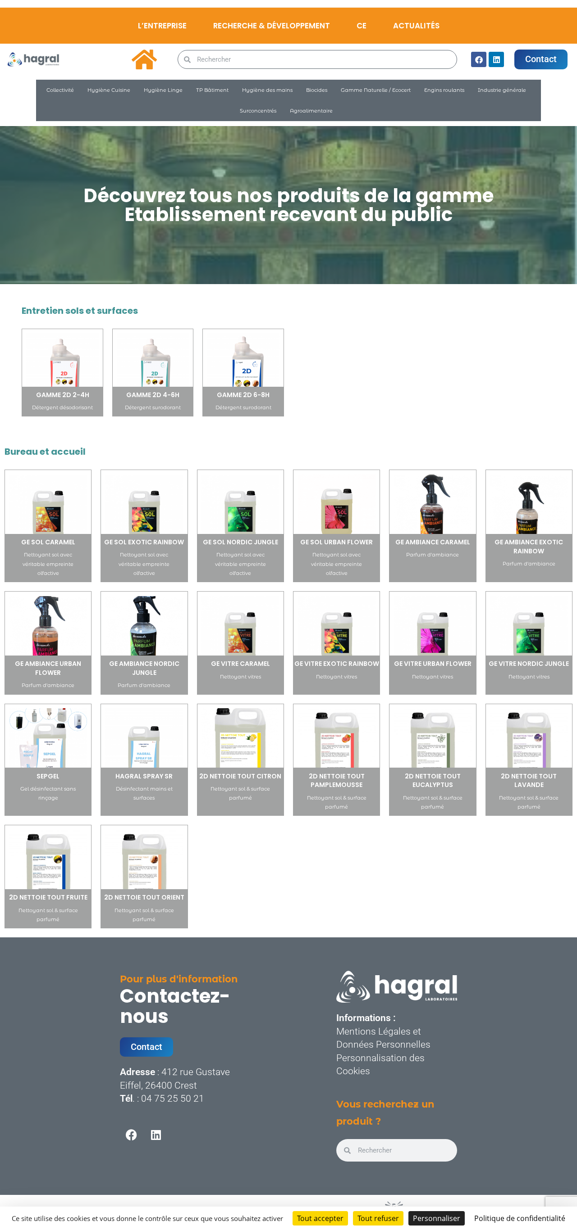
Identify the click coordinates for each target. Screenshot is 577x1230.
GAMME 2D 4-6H (152, 394)
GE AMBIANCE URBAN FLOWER (48, 668)
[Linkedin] (496, 59)
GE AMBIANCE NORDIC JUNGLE (144, 668)
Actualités (416, 25)
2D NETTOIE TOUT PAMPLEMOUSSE (337, 781)
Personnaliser (436, 1218)
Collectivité (60, 90)
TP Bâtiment (212, 90)
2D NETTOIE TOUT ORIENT (144, 897)
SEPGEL (48, 776)
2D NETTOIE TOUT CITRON (240, 776)
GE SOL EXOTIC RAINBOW (144, 542)
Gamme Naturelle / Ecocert (376, 90)
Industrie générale (502, 90)
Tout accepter (320, 1218)
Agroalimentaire (311, 111)
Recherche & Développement (271, 25)
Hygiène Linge (163, 90)
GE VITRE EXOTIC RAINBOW (336, 663)
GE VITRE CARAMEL (240, 663)
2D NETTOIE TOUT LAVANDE (529, 781)
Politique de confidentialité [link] (519, 1218)
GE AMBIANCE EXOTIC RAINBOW (529, 547)
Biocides (316, 90)
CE (361, 25)
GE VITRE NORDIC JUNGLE (529, 663)
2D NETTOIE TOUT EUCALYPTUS (433, 781)
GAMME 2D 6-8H (243, 394)
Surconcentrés (258, 111)
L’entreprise (162, 25)
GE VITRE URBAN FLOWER (433, 663)
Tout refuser (378, 1218)
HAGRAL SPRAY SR (144, 776)
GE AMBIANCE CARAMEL (432, 542)
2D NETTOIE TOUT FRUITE (48, 897)
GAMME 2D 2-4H (62, 394)
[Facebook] (478, 59)
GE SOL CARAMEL (48, 542)
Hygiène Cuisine (108, 90)
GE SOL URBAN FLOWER (336, 542)
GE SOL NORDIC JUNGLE (240, 542)
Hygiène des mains (267, 90)
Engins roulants (444, 90)
